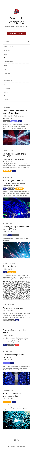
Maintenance (8, 80)
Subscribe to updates (16, 33)
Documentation (8, 61)
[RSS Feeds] (18, 440)
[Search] (28, 41)
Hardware (7, 73)
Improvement (8, 77)
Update (6, 99)
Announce (7, 50)
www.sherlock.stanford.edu (16, 26)
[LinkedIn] (16, 440)
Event (6, 65)
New (5, 84)
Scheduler (7, 88)
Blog (5, 54)
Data (5, 58)
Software (6, 92)
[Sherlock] (16, 11)
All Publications (8, 46)
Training (6, 96)
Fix (5, 69)
